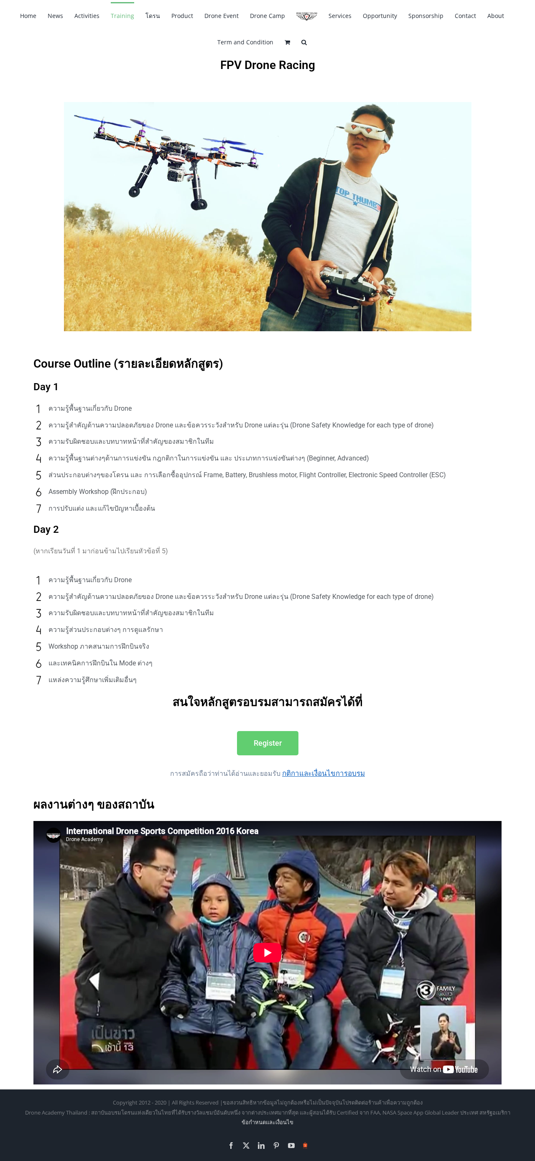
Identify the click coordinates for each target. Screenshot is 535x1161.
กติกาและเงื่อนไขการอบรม (323, 773)
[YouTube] (291, 1145)
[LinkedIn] (261, 1145)
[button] (304, 41)
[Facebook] (231, 1145)
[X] (246, 1145)
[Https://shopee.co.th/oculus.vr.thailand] (305, 1144)
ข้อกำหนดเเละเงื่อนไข (267, 1122)
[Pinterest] (276, 1145)
